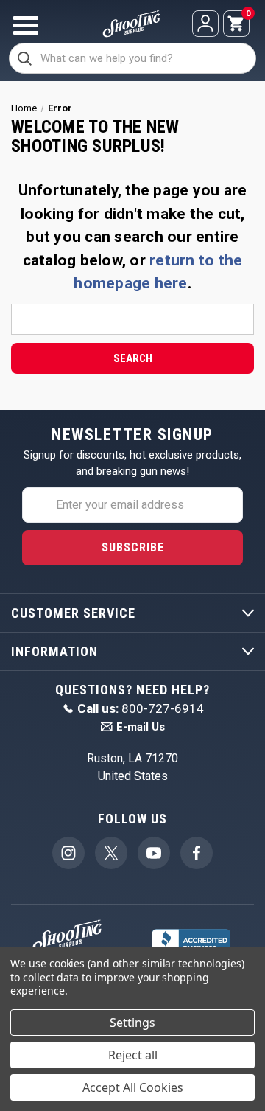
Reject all (133, 1055)
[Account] (205, 23)
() (247, 14)
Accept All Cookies (132, 1087)
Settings (132, 1022)
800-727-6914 (140, 708)
